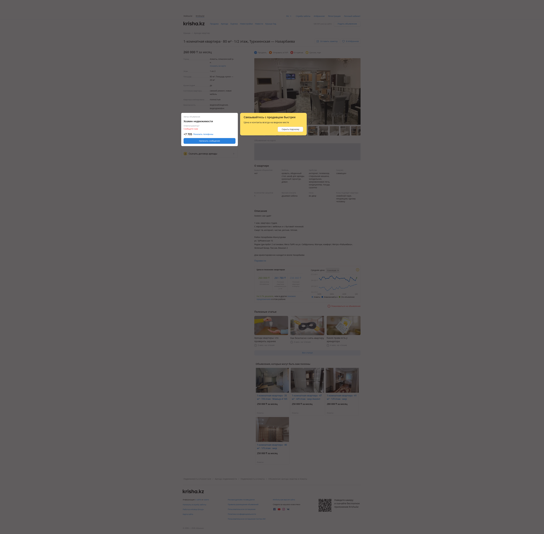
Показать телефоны (203, 134)
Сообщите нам (191, 128)
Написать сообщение (209, 140)
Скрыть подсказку (290, 129)
